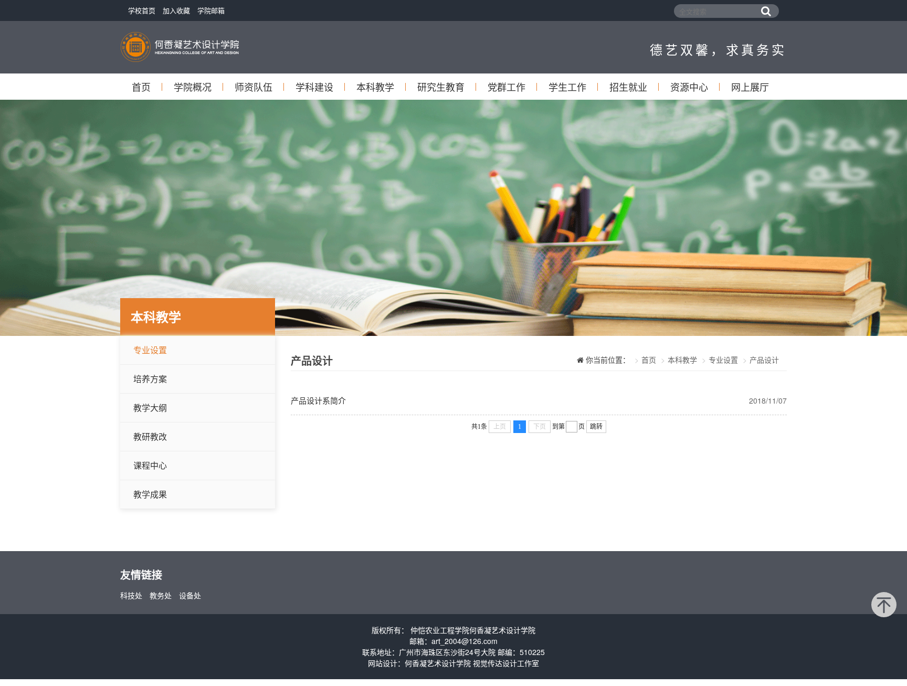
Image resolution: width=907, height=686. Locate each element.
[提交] (766, 11)
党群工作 (506, 86)
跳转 (596, 426)
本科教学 (375, 86)
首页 (141, 86)
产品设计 (764, 359)
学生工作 (567, 86)
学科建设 (314, 86)
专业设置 (150, 350)
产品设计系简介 (318, 400)
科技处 (131, 595)
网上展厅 (750, 86)
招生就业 (628, 86)
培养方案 (150, 379)
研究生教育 (441, 86)
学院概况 (193, 86)
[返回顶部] (884, 604)
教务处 (161, 595)
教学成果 (150, 494)
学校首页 (141, 10)
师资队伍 (253, 86)
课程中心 (150, 465)
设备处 (190, 595)
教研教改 (150, 436)
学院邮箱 (211, 10)
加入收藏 (176, 10)
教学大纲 (150, 408)
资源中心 (689, 86)
